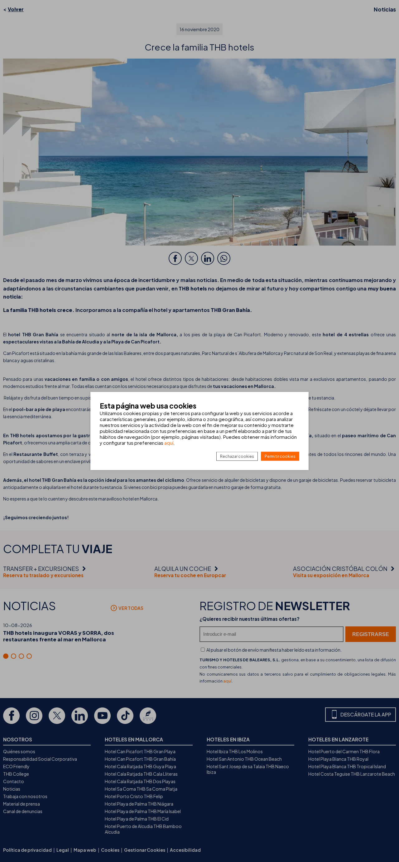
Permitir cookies (280, 456)
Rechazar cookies (237, 456)
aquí (168, 443)
